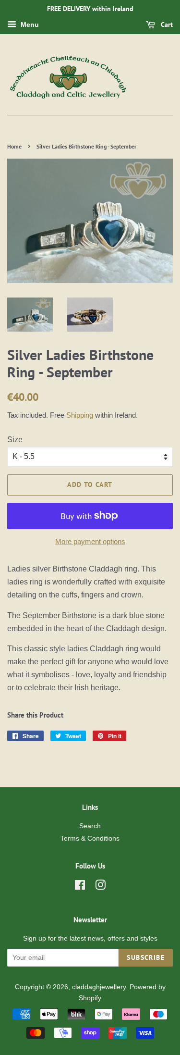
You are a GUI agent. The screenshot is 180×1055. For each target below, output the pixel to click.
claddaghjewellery (99, 987)
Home (14, 146)
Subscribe (146, 957)
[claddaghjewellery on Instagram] (100, 887)
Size (15, 439)
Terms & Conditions (90, 838)
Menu (29, 24)
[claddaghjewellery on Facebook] (79, 887)
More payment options (90, 541)
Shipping (79, 415)
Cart (166, 24)
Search (90, 826)
